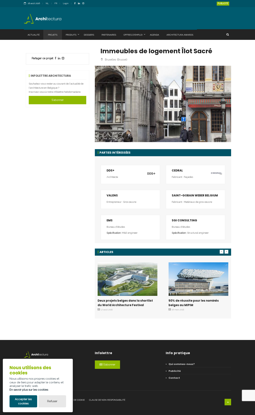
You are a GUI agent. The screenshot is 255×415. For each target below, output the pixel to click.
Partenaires (109, 35)
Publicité (223, 3)
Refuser (52, 401)
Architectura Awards (180, 35)
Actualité (34, 35)
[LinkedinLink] (80, 3)
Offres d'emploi (133, 35)
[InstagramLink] (84, 3)
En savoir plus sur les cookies (29, 389)
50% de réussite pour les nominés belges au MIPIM (194, 303)
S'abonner (58, 99)
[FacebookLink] (75, 3)
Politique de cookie (73, 400)
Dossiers (89, 35)
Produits (71, 35)
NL (47, 3)
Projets (52, 35)
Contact (174, 378)
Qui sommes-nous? (182, 364)
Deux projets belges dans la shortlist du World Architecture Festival (125, 303)
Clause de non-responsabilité (107, 400)
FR (56, 3)
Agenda (154, 35)
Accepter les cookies (23, 401)
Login (66, 3)
